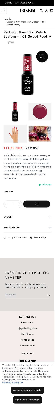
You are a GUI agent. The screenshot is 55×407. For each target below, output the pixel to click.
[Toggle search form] (41, 10)
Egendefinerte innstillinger (27, 400)
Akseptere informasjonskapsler (27, 390)
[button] (11, 42)
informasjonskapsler (12, 383)
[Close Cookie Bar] (52, 364)
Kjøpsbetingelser (27, 328)
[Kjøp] (36, 204)
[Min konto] (46, 10)
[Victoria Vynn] (11, 42)
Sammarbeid (27, 346)
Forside (7, 19)
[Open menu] (3, 10)
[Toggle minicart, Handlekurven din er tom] (51, 10)
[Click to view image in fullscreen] (27, 74)
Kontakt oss (27, 340)
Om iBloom (27, 334)
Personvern (27, 322)
